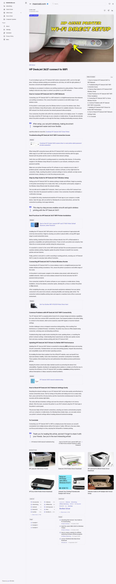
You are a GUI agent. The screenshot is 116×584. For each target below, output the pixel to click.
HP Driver (32, 65)
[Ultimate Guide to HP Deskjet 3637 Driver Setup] (101, 489)
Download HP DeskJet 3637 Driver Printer (57, 132)
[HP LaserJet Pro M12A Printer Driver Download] (101, 466)
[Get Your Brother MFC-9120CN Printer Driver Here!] (35, 307)
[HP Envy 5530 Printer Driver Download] (42, 489)
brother (34, 512)
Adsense (48, 502)
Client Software (66, 523)
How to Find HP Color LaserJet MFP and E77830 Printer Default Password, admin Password (58, 224)
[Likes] (110, 4)
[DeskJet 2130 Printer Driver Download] (71, 466)
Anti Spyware (49, 507)
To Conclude (92, 116)
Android (35, 507)
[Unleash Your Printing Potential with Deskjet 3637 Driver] (71, 489)
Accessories (36, 502)
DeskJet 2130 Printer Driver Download (69, 469)
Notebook (64, 542)
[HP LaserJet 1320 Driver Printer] (42, 466)
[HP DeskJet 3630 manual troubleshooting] (35, 383)
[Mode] (113, 4)
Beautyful (35, 509)
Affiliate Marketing (49, 504)
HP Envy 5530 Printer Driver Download (40, 491)
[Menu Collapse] (26, 2)
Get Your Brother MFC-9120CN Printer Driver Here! (54, 304)
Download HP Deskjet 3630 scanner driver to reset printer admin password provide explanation (60, 144)
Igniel (8, 581)
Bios (47, 509)
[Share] (108, 10)
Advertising (35, 504)
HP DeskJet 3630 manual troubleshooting (51, 380)
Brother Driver (49, 512)
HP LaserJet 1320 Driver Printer (38, 469)
